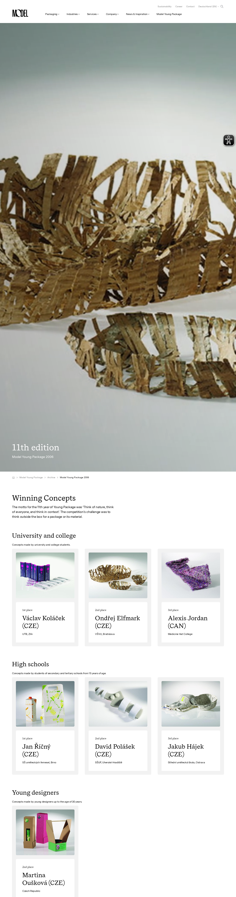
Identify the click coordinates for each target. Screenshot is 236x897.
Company (111, 14)
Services (92, 14)
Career (178, 6)
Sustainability (164, 6)
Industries (72, 14)
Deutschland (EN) (207, 6)
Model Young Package (169, 14)
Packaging (51, 14)
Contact (190, 6)
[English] (13, 477)
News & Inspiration (136, 14)
